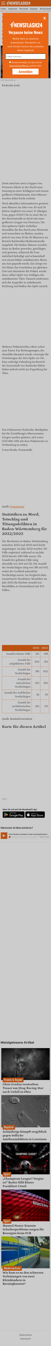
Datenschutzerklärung (19, 66)
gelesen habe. (36, 66)
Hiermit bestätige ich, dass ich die (27, 62)
